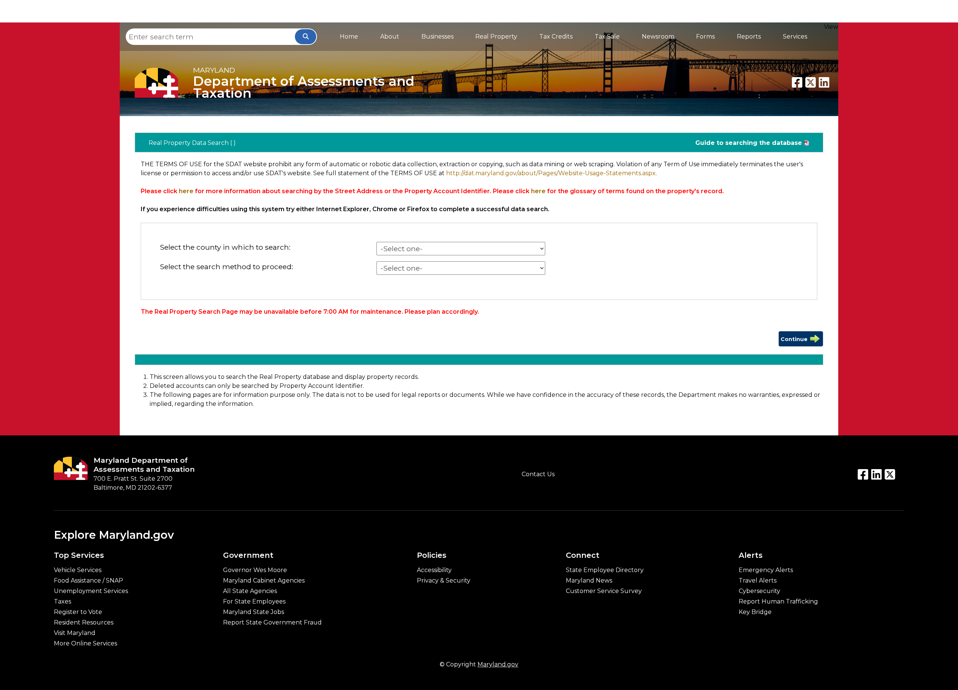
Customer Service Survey (604, 591)
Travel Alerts (758, 581)
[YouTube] (876, 474)
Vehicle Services (77, 570)
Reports (749, 36)
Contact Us (538, 474)
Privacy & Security (443, 581)
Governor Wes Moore (255, 570)
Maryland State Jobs (253, 612)
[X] (810, 82)
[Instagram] (890, 474)
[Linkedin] (824, 82)
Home (349, 36)
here (186, 191)
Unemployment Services (91, 591)
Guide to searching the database (748, 142)
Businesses (437, 36)
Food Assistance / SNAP (88, 581)
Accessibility (434, 570)
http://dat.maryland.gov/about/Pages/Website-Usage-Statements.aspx (551, 173)
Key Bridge (755, 612)
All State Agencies (250, 591)
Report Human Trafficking (778, 602)
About (389, 36)
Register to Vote (78, 612)
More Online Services (85, 644)
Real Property (496, 36)
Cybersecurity (759, 591)
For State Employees (254, 602)
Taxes (62, 602)
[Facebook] (797, 82)
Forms (705, 36)
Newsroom (658, 36)
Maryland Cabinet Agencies (264, 581)
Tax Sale (607, 36)
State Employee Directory (605, 570)
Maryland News (589, 581)
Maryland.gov (498, 664)
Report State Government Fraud (272, 623)
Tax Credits (556, 36)
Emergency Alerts (766, 570)
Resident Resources (83, 623)
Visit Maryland (74, 633)
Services (795, 36)
